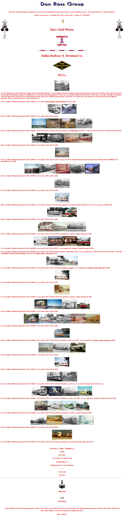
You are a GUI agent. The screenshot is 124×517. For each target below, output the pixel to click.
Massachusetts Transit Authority (56, 101)
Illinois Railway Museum (44, 253)
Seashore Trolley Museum (95, 268)
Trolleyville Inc (74, 130)
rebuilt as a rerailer (67, 268)
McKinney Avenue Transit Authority (14, 253)
